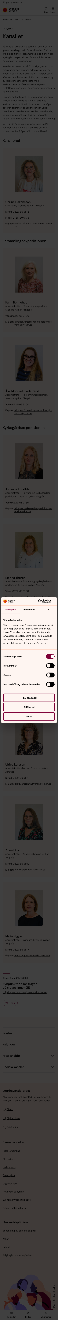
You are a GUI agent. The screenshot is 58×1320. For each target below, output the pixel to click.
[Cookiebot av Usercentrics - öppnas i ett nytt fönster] (42, 601)
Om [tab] (47, 609)
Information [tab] (29, 609)
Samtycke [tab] (10, 609)
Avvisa (29, 716)
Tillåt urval (29, 707)
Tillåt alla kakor (29, 697)
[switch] (50, 665)
